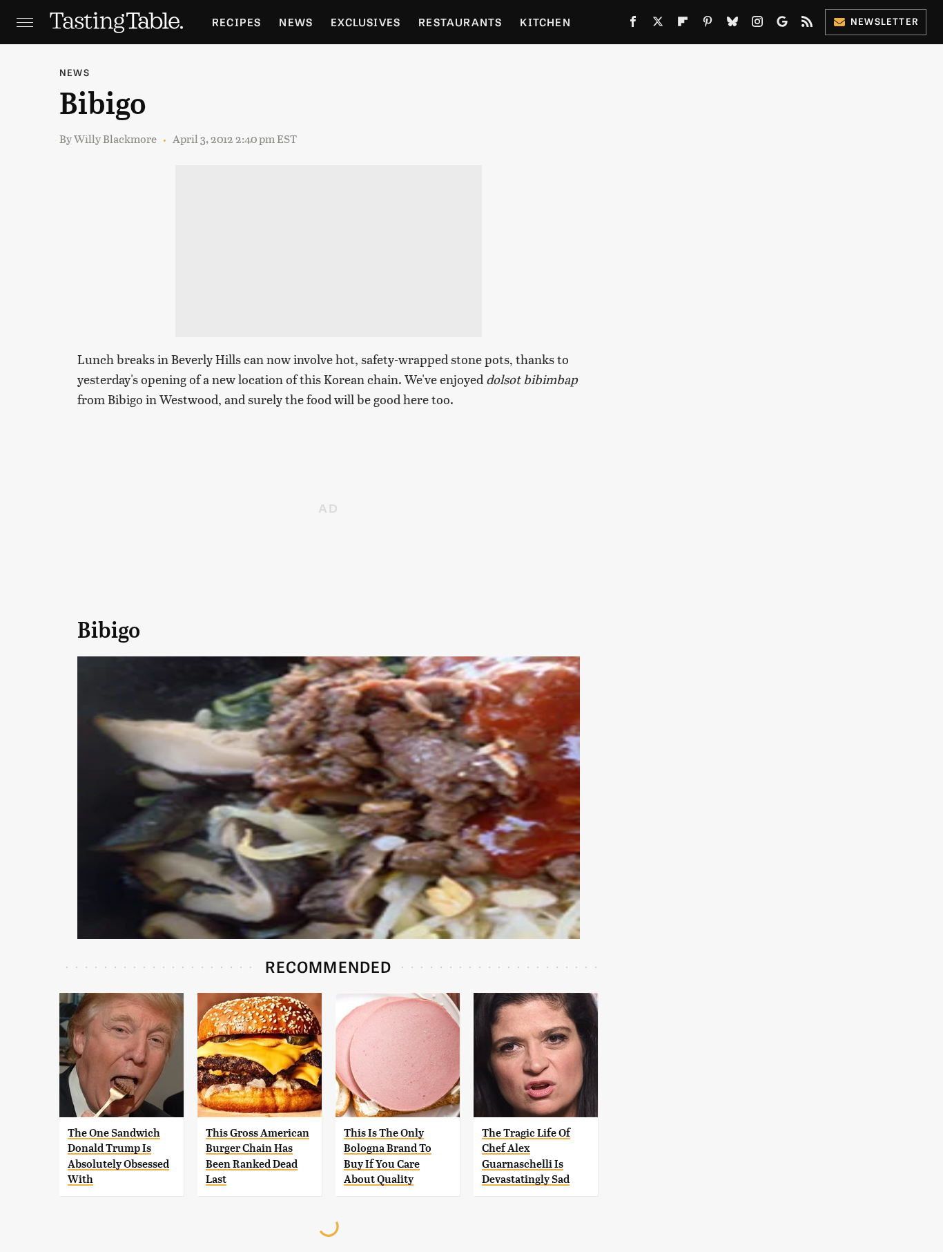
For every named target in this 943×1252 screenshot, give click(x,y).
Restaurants (460, 22)
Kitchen (545, 22)
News (296, 22)
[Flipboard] (683, 24)
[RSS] (807, 24)
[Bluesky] (732, 24)
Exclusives (365, 22)
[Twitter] (658, 24)
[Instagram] (757, 24)
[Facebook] (633, 24)
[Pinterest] (707, 24)
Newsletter (884, 21)
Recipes (236, 22)
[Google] (782, 24)
